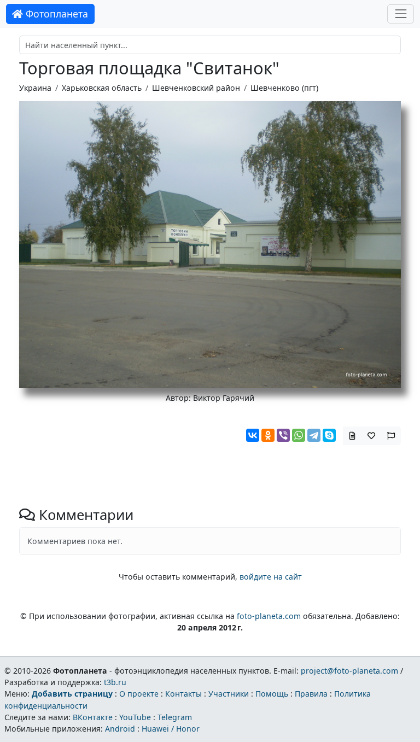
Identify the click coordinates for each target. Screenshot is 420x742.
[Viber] (283, 435)
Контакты (183, 693)
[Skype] (329, 435)
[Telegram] (313, 435)
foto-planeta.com (269, 616)
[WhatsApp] (298, 435)
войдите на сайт (271, 576)
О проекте (139, 693)
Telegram (175, 717)
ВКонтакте (93, 717)
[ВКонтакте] (252, 435)
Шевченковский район (196, 88)
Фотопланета (55, 13)
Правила (311, 693)
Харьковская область (102, 88)
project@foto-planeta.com (349, 670)
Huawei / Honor (171, 728)
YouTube (135, 717)
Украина (35, 88)
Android (120, 728)
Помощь (271, 693)
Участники (228, 693)
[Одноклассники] (268, 435)
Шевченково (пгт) (284, 88)
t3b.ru (115, 682)
